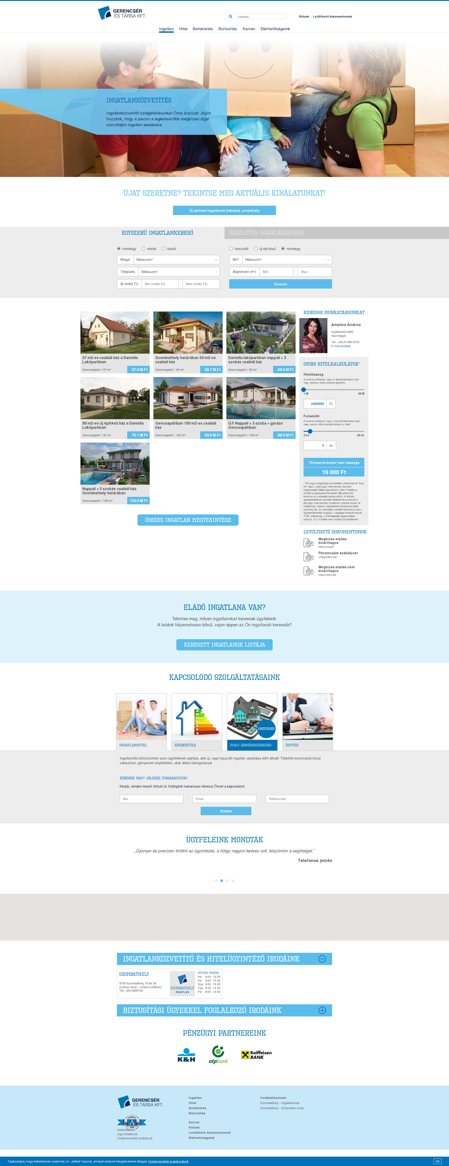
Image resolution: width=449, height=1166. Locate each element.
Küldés (226, 811)
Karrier (249, 28)
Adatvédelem (125, 1130)
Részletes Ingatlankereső (266, 232)
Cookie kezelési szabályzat (134, 1138)
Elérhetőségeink (275, 28)
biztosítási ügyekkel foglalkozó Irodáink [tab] (202, 1010)
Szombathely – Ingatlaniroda (279, 1102)
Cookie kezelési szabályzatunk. (168, 1161)
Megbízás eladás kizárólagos (333, 540)
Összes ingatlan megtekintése (188, 520)
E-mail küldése (341, 346)
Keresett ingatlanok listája (224, 644)
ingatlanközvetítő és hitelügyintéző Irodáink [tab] (211, 958)
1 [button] (216, 880)
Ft (331, 403)
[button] (177, 259)
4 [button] (233, 880)
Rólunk (304, 16)
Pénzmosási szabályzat (338, 553)
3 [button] (227, 880)
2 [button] (221, 880)
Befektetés (203, 28)
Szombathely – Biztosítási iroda (282, 1108)
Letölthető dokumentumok (332, 16)
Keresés (280, 284)
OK (437, 1161)
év (331, 445)
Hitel (183, 28)
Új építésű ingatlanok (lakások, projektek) (224, 210)
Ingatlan (166, 28)
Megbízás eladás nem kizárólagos (337, 568)
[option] (224, 105)
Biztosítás (227, 28)
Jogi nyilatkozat (127, 1134)
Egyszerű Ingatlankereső (157, 232)
